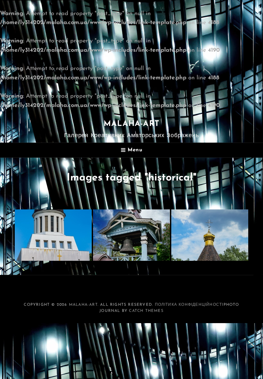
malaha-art (131, 124)
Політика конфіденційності (189, 305)
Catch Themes (146, 311)
